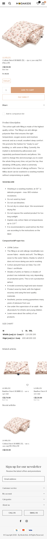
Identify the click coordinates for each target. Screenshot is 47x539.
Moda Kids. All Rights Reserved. (32, 535)
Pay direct (23, 97)
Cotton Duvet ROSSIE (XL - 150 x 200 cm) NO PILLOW (15, 444)
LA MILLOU (6, 57)
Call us (12, 513)
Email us (34, 513)
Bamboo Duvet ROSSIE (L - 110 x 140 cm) (15, 392)
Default (6, 81)
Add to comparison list (15, 114)
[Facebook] (20, 521)
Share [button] (5, 105)
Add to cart (27, 90)
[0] (43, 3)
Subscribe (37, 479)
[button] (3, 3)
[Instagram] (27, 521)
